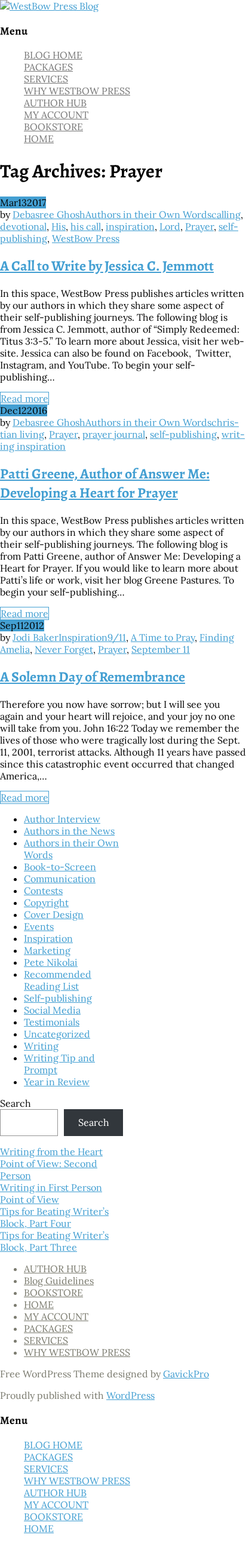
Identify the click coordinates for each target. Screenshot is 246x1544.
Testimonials (51, 1022)
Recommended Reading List (57, 980)
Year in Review (57, 1082)
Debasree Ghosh (49, 214)
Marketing (47, 950)
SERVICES (46, 79)
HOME (39, 139)
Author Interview (62, 819)
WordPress (130, 1395)
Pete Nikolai (51, 962)
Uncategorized (57, 1034)
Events (39, 926)
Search (15, 1103)
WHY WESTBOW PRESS (77, 91)
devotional (23, 226)
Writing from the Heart (51, 1152)
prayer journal (113, 434)
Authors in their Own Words (148, 214)
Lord (169, 226)
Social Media (52, 1010)
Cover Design (54, 914)
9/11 (116, 637)
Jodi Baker (36, 637)
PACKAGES (48, 67)
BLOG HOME (53, 55)
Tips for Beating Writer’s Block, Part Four (54, 1217)
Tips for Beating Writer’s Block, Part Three (54, 1241)
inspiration (130, 226)
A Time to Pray (163, 637)
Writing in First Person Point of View (51, 1193)
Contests (43, 891)
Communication (60, 879)
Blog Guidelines (59, 1281)
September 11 (160, 649)
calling (226, 214)
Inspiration (83, 637)
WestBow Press (85, 238)
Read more (24, 398)
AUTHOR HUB (55, 103)
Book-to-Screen (60, 867)
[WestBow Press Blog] (49, 6)
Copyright (46, 902)
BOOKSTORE (53, 127)
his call (85, 226)
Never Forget (64, 649)
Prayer (199, 226)
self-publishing (183, 434)
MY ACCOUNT (56, 115)
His (58, 226)
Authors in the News (69, 831)
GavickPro (186, 1374)
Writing (41, 1046)
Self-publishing (58, 998)
